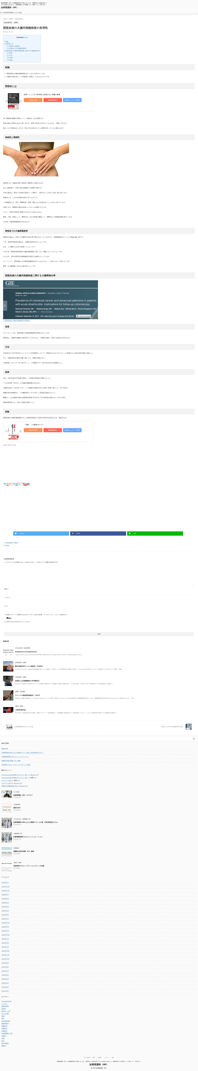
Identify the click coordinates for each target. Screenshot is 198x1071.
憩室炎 (7, 545)
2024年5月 (5, 931)
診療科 (12, 12)
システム (16, 12)
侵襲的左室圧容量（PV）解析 (11, 760)
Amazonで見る (33, 100)
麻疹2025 (5, 748)
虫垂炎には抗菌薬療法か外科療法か (27, 681)
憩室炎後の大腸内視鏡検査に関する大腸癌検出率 (22, 51)
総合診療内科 (9, 542)
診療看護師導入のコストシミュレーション (15, 756)
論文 (20, 12)
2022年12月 (5, 951)
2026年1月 (5, 882)
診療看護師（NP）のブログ (23, 795)
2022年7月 (5, 971)
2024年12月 (5, 923)
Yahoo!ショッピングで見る (72, 100)
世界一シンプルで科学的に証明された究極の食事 (42, 94)
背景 (9, 53)
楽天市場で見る (52, 100)
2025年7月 (5, 894)
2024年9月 (5, 927)
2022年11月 (5, 955)
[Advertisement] (65, 460)
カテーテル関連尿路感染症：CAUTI (27, 695)
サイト (6, 606)
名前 (6, 589)
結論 (6, 41)
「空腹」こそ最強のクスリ (34, 425)
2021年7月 (5, 991)
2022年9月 (5, 963)
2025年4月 (5, 906)
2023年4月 (5, 943)
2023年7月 (5, 939)
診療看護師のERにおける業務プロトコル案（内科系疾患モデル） (23, 752)
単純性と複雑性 (13, 46)
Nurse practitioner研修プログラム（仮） (15, 775)
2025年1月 (5, 919)
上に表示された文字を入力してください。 (18, 621)
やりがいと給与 (7, 780)
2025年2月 (5, 915)
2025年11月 (5, 890)
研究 (8, 12)
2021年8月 (5, 987)
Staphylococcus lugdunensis (26, 652)
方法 (9, 55)
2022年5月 (5, 979)
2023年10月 (6, 935)
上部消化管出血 (20, 710)
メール (7, 597)
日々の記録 (3, 12)
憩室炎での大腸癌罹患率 (16, 48)
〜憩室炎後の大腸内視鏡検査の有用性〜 (17, 321)
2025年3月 (5, 910)
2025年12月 (5, 886)
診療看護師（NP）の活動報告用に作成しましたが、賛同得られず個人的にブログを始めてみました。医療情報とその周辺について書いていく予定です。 (99, 1061)
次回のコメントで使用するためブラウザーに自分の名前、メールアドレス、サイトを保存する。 (37, 614)
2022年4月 (5, 983)
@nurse (32, 775)
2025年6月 (5, 898)
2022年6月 (5, 975)
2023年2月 (5, 947)
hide (25, 37)
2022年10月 (5, 959)
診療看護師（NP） (9, 7)
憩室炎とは (8, 44)
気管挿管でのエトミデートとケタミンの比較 (16, 764)
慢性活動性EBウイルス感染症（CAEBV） (29, 666)
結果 (10, 58)
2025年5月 (5, 902)
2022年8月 (5, 967)
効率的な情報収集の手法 (9, 786)
